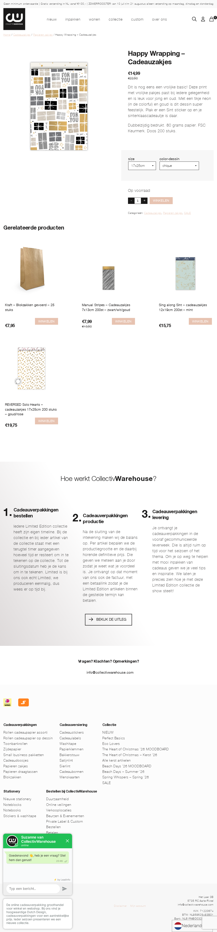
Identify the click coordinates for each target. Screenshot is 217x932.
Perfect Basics (113, 738)
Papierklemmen (71, 749)
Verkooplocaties (59, 810)
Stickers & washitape (19, 816)
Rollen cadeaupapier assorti (25, 732)
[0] (211, 20)
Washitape (68, 744)
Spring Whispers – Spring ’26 (125, 777)
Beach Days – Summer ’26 (123, 772)
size (131, 159)
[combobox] (192, 926)
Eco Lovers (111, 744)
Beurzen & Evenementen (65, 816)
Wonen (94, 19)
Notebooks (12, 810)
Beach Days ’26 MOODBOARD (127, 766)
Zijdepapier (12, 749)
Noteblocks (12, 805)
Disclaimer (120, 905)
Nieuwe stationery (17, 799)
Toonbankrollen (15, 744)
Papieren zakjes (43, 34)
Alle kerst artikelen (116, 760)
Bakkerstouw (70, 755)
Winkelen (161, 200)
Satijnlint (66, 760)
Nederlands (193, 925)
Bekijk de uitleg (111, 619)
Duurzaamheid (57, 799)
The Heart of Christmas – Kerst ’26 (129, 755)
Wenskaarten (70, 777)
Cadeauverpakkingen (20, 725)
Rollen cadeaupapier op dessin (28, 738)
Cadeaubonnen (72, 772)
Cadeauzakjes (22, 34)
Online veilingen (58, 805)
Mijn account (138, 905)
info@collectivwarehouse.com (110, 672)
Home (7, 34)
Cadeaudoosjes (15, 760)
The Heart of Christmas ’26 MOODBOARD (135, 749)
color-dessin (169, 159)
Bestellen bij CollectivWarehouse (71, 792)
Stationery (11, 792)
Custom (137, 19)
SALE (187, 213)
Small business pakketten (23, 755)
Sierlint (65, 766)
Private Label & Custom (64, 821)
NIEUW (52, 19)
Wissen (165, 172)
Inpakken (73, 19)
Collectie (116, 19)
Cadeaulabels (70, 738)
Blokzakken (12, 777)
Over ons (159, 19)
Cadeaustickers (72, 732)
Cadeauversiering (73, 725)
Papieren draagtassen (20, 772)
